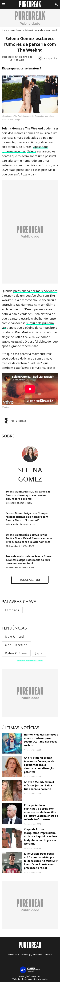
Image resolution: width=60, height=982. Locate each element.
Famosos (12, 610)
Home (4, 30)
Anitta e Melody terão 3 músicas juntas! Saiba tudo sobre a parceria (39, 785)
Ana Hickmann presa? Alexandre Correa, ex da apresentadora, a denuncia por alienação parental (39, 765)
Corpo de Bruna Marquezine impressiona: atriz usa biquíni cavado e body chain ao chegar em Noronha (40, 837)
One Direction (16, 645)
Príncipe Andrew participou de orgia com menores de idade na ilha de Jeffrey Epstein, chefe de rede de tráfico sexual (41, 812)
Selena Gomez (15, 30)
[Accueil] (30, 4)
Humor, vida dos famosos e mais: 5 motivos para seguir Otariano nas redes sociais (41, 740)
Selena (31, 151)
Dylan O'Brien (16, 653)
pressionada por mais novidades (35, 291)
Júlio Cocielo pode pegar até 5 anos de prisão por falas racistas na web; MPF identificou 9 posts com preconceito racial (41, 861)
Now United (14, 636)
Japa (38, 653)
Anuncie (48, 954)
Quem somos (36, 954)
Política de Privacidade (18, 954)
